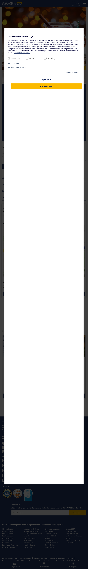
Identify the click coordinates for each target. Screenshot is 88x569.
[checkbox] (9, 58)
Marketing (50, 58)
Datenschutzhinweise (18, 67)
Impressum (14, 63)
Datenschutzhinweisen (22, 53)
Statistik (32, 58)
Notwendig (15, 58)
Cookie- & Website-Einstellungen (21, 36)
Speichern (46, 79)
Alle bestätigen (46, 86)
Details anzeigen (72, 72)
